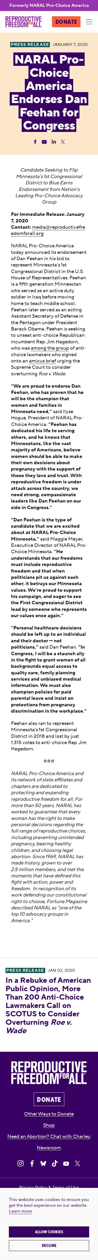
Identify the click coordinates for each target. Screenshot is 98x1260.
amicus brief (42, 361)
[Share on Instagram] (20, 1163)
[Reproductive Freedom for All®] (23, 21)
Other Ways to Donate (49, 1114)
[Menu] (89, 22)
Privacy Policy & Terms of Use (49, 1187)
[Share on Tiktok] (54, 1163)
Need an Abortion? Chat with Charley (48, 1136)
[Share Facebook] (35, 141)
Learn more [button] (20, 1211)
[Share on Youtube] (66, 1163)
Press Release (25, 970)
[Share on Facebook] (32, 1163)
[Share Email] (44, 141)
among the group (50, 348)
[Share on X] (77, 1163)
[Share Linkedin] (53, 141)
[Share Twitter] (63, 141)
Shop (49, 1125)
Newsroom (49, 1148)
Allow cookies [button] (49, 1232)
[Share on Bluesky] (43, 1163)
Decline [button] (49, 1245)
